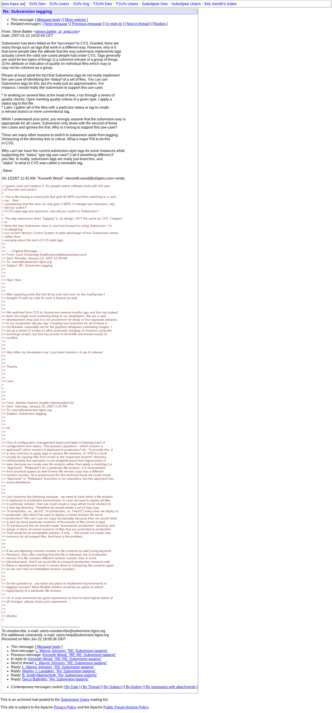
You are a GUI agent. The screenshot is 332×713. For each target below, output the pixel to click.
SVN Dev (37, 4)
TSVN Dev (102, 4)
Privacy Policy (65, 707)
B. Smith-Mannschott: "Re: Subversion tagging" (60, 675)
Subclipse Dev (155, 4)
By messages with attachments (171, 687)
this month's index (220, 4)
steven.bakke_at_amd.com (56, 31)
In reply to (114, 24)
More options (75, 20)
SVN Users (59, 4)
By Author (134, 687)
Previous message (87, 24)
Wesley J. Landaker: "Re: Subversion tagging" (59, 671)
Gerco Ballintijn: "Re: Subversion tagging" (55, 679)
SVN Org (81, 4)
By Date (71, 687)
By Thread (91, 687)
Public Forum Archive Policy (125, 707)
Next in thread (137, 24)
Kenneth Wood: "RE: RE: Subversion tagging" (79, 655)
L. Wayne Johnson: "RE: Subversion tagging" (72, 651)
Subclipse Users (186, 4)
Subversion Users (75, 699)
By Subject (113, 687)
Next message (56, 24)
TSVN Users (127, 4)
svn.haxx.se (13, 4)
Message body (49, 20)
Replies (159, 24)
